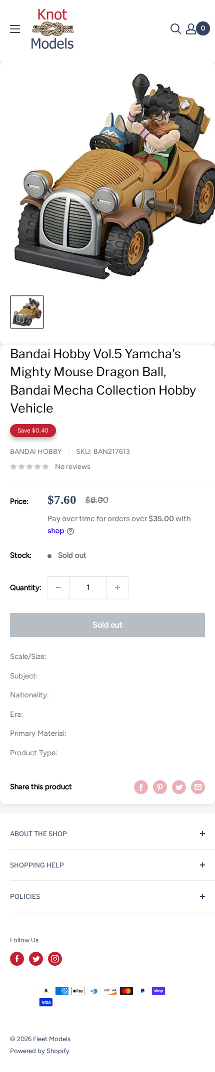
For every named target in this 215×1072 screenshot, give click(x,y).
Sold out (107, 625)
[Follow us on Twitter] (36, 959)
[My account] (191, 28)
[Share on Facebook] (141, 787)
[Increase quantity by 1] (117, 588)
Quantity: (26, 587)
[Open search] (176, 28)
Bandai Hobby (36, 451)
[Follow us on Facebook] (17, 959)
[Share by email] (198, 787)
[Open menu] (15, 29)
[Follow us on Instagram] (55, 959)
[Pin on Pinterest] (160, 787)
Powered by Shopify (40, 1051)
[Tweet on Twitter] (179, 787)
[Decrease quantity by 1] (58, 588)
